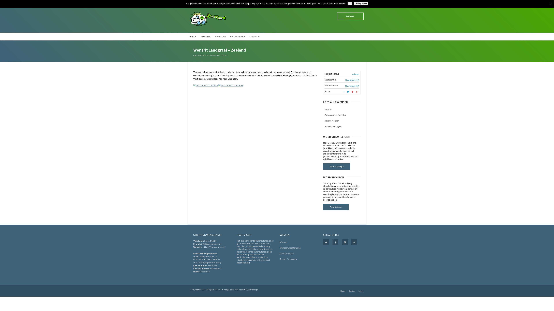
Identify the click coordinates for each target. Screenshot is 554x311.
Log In (361, 291)
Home (193, 36)
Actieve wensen (332, 120)
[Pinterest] (353, 92)
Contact (254, 36)
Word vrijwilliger (337, 166)
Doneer (352, 291)
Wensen (350, 16)
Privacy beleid (361, 4)
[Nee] (550, 4)
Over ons (205, 36)
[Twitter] (348, 92)
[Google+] (357, 92)
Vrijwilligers (237, 36)
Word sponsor (336, 207)
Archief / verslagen (333, 126)
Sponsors (220, 36)
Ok (350, 4)
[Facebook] (344, 92)
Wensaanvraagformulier (335, 115)
